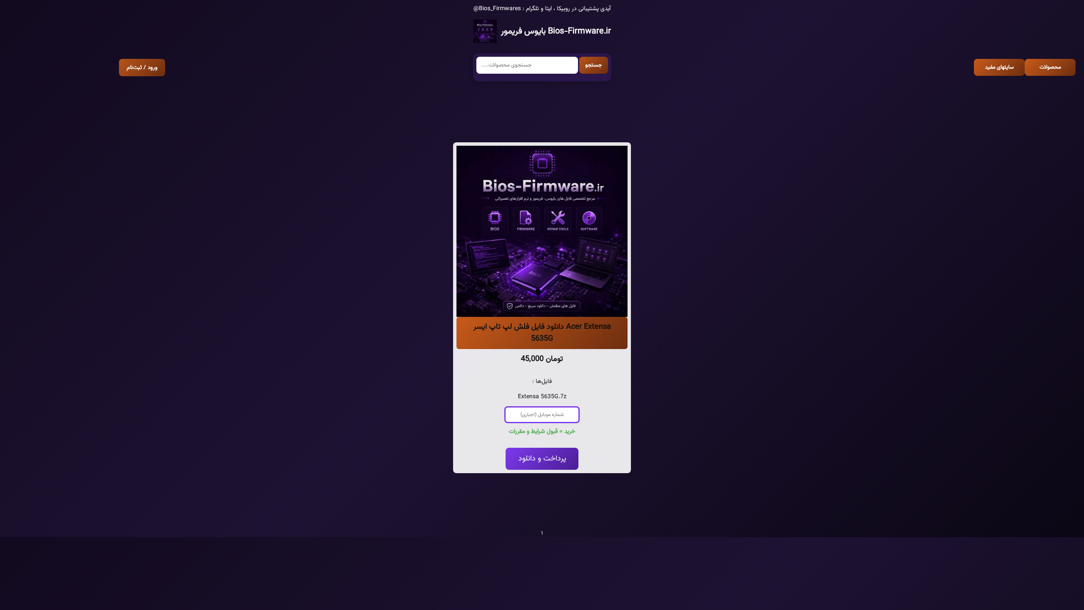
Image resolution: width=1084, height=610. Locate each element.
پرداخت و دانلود (542, 459)
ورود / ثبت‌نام (142, 67)
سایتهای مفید (999, 67)
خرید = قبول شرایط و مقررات (542, 431)
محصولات (1050, 67)
